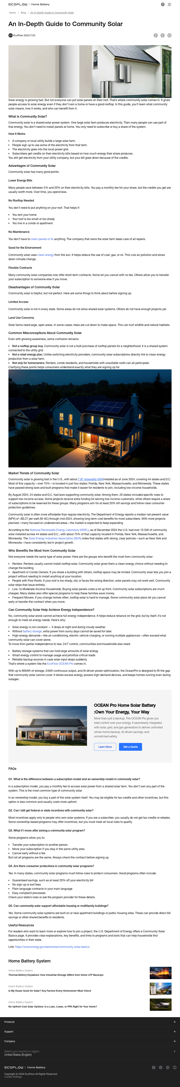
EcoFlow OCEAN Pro (60, 663)
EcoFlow (29, 1074)
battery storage (32, 631)
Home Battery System (20, 970)
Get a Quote (130, 746)
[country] (163, 4)
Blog (23, 12)
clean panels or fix (42, 239)
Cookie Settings (13, 1076)
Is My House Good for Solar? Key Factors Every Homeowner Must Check (49, 990)
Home (12, 12)
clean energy (45, 255)
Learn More (105, 746)
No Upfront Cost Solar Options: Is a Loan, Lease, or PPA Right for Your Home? (52, 1006)
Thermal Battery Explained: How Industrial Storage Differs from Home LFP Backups (55, 974)
